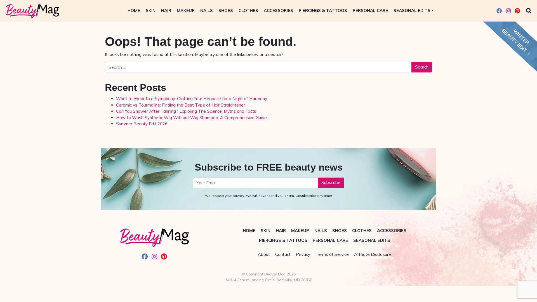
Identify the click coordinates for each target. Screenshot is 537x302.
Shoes (225, 10)
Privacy (303, 254)
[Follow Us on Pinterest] (517, 10)
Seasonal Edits (412, 10)
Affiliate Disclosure (372, 254)
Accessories (278, 10)
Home (134, 10)
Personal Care (370, 10)
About (264, 254)
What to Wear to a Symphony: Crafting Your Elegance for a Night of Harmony (191, 98)
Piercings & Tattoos (323, 10)
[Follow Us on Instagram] (508, 10)
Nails (206, 10)
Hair (166, 10)
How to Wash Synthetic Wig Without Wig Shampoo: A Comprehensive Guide (191, 117)
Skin (151, 10)
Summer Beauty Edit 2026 (142, 123)
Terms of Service (332, 254)
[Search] (529, 10)
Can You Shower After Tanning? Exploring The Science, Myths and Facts (186, 111)
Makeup (186, 10)
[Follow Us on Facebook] (499, 10)
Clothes (248, 10)
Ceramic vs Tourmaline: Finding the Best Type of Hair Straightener (180, 105)
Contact (283, 254)
